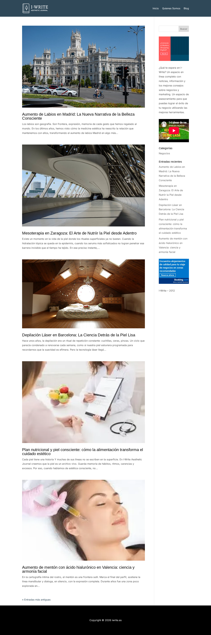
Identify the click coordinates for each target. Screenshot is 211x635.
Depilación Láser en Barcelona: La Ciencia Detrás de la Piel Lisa (78, 335)
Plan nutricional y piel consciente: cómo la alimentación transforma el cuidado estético (82, 451)
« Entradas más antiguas (36, 599)
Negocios (164, 153)
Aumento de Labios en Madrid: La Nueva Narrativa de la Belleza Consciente (78, 116)
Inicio (156, 8)
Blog (186, 8)
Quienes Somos (171, 8)
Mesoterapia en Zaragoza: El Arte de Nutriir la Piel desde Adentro (79, 233)
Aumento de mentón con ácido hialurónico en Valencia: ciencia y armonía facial (78, 569)
